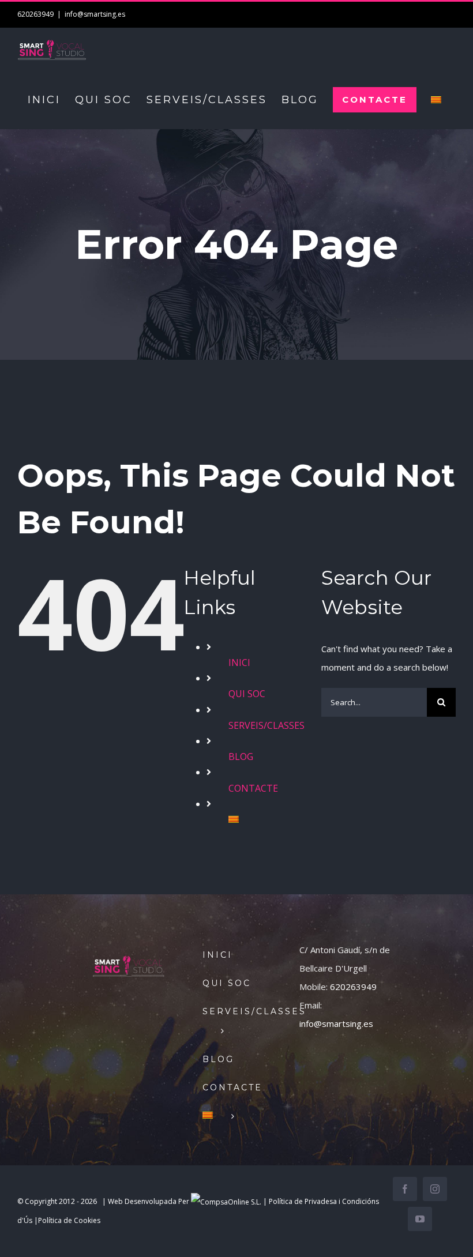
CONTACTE (253, 788)
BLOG (240, 756)
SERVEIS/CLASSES (266, 725)
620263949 (353, 986)
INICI (239, 662)
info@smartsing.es (95, 14)
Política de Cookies (69, 1220)
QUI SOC (246, 693)
